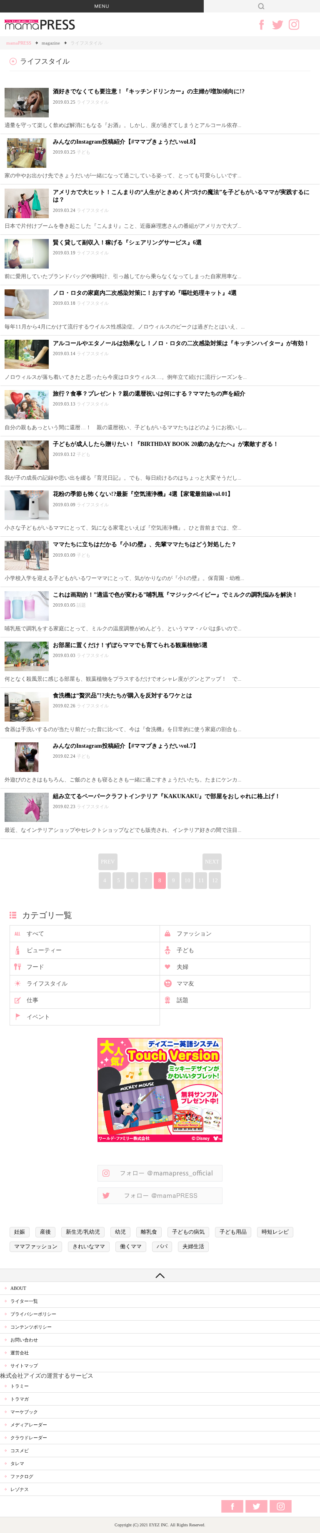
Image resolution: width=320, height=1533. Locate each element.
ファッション (194, 934)
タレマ (17, 1463)
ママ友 (185, 984)
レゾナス (19, 1489)
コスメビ (19, 1450)
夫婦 (182, 967)
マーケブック (24, 1411)
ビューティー (44, 950)
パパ (162, 1246)
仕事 (32, 1000)
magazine (51, 42)
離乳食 (149, 1232)
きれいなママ (88, 1246)
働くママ (131, 1246)
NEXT (212, 862)
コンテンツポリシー (31, 1326)
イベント (38, 1017)
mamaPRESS (18, 42)
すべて (35, 934)
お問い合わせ (24, 1339)
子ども (185, 950)
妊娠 (19, 1232)
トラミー (19, 1386)
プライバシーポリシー (33, 1314)
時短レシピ (275, 1232)
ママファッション (36, 1246)
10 (187, 880)
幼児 (120, 1232)
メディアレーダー (28, 1424)
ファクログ (21, 1476)
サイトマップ (24, 1365)
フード (35, 967)
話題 (182, 1000)
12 (215, 880)
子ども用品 (233, 1232)
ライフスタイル (47, 984)
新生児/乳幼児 (83, 1232)
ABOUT (18, 1288)
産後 (45, 1232)
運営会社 (19, 1352)
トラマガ (19, 1398)
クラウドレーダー (28, 1437)
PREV (108, 862)
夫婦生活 (193, 1246)
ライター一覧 (24, 1301)
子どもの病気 (188, 1232)
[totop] (160, 1275)
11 (201, 880)
